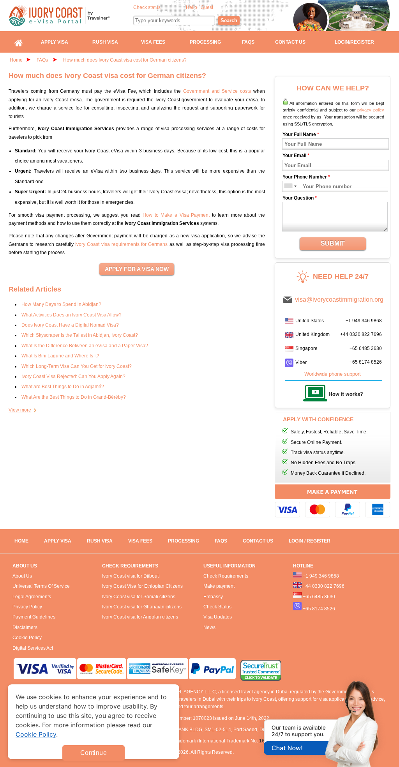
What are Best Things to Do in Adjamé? (62, 386)
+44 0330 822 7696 (361, 334)
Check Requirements (225, 576)
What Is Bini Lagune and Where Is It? (60, 356)
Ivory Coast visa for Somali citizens (138, 596)
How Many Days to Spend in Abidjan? (61, 304)
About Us (22, 576)
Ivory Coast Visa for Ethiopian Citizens (142, 586)
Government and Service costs (217, 91)
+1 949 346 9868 (364, 320)
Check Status (217, 607)
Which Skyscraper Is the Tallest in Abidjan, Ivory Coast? (79, 335)
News (209, 627)
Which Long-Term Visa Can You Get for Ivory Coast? (76, 366)
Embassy (213, 596)
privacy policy (370, 110)
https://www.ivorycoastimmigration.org (71, 15)
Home (16, 60)
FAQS (221, 541)
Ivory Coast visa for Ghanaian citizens (142, 607)
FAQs (42, 60)
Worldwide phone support (332, 374)
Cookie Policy (27, 637)
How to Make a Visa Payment (176, 215)
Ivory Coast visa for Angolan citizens (140, 617)
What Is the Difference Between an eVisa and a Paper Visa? (84, 345)
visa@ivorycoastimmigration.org (339, 299)
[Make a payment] (332, 502)
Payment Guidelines (33, 617)
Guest (207, 7)
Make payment (219, 586)
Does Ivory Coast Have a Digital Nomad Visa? (70, 325)
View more (20, 410)
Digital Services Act (32, 648)
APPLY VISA (57, 541)
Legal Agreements (31, 596)
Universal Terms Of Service (41, 586)
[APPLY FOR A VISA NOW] (136, 269)
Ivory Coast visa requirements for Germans (121, 244)
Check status (147, 7)
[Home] (19, 42)
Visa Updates (217, 617)
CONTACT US (258, 541)
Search (229, 20)
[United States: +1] (288, 186)
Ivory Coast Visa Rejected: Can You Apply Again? (73, 376)
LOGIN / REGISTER (309, 541)
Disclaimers (24, 627)
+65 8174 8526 (366, 362)
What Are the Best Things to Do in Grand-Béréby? (73, 397)
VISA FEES (140, 541)
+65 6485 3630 (366, 348)
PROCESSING (183, 541)
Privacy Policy (27, 607)
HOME (21, 541)
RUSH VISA (100, 541)
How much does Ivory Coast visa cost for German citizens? (125, 60)
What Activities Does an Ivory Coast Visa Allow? (71, 315)
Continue (93, 752)
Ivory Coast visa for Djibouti (131, 576)
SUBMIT (333, 243)
